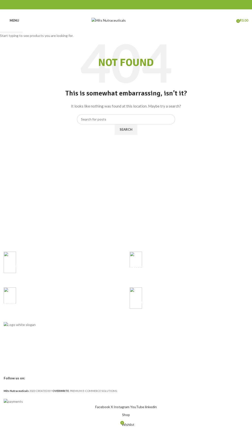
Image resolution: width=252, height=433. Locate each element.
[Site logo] (109, 20)
